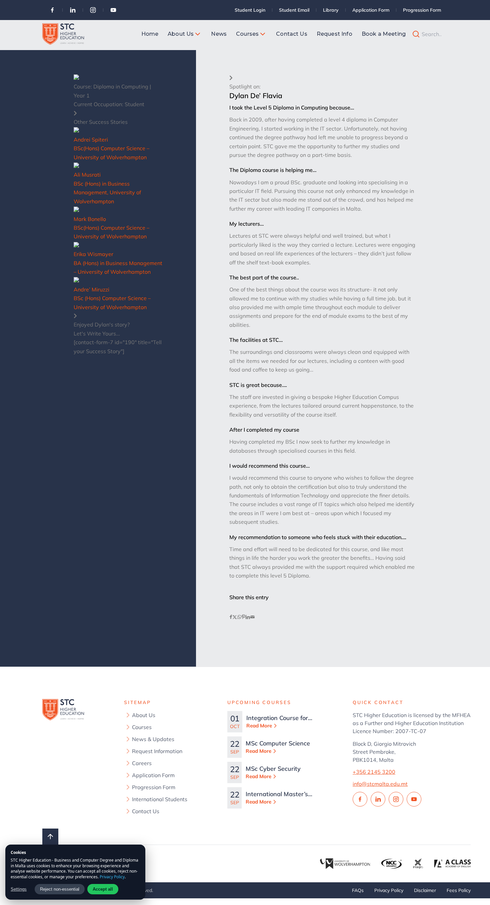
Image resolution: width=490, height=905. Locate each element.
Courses (142, 727)
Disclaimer (425, 890)
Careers (142, 763)
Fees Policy (459, 890)
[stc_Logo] (63, 34)
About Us (143, 715)
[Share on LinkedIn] (248, 617)
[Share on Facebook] (231, 617)
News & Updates (153, 739)
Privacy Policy (388, 890)
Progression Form (422, 10)
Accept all (103, 889)
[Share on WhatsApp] (239, 617)
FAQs (358, 890)
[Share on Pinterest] (243, 617)
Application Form (370, 10)
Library (331, 10)
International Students (159, 799)
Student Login (250, 10)
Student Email (294, 10)
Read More (259, 725)
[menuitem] (150, 34)
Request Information (157, 751)
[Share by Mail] (252, 617)
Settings (19, 889)
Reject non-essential (59, 889)
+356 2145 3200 (374, 771)
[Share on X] (234, 617)
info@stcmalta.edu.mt (380, 783)
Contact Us (145, 811)
